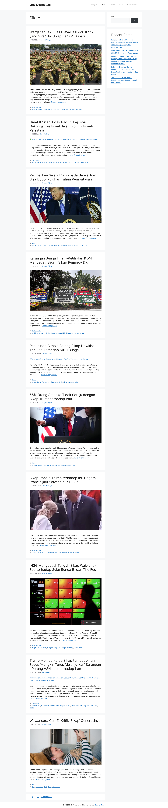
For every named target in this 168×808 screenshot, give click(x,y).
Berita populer (131, 5)
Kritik (54, 109)
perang (68, 706)
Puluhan (67, 245)
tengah (64, 648)
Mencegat (69, 333)
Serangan (79, 706)
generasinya (39, 787)
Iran (41, 245)
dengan (40, 465)
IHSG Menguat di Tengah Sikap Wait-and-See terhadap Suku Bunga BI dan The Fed (63, 567)
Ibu (38, 552)
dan (38, 648)
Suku (70, 382)
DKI (46, 333)
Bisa (33, 245)
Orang (49, 465)
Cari (112, 17)
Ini (51, 109)
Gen (33, 787)
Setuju (54, 465)
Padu (70, 162)
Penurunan (54, 382)
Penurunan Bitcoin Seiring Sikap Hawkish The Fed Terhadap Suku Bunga (62, 348)
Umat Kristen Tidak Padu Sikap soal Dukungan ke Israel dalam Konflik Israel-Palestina (61, 126)
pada (44, 245)
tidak (82, 162)
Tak (66, 109)
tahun (81, 245)
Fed (43, 382)
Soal (78, 162)
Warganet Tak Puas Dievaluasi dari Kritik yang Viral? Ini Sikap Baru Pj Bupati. (61, 34)
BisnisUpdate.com (40, 4)
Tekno (103, 5)
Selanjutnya (46, 797)
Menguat (50, 648)
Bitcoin (34, 382)
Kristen (65, 162)
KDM (64, 333)
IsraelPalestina (52, 162)
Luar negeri (93, 5)
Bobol (37, 245)
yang (80, 109)
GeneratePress (100, 805)
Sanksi (72, 245)
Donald (34, 552)
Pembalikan (51, 245)
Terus (95, 706)
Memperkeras (54, 706)
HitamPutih (51, 333)
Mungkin (62, 706)
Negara (49, 552)
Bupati (37, 109)
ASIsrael (34, 706)
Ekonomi (112, 5)
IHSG (44, 648)
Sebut (73, 706)
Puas (58, 109)
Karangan (59, 333)
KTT (44, 552)
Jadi (41, 552)
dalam (34, 162)
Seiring (61, 382)
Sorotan (64, 552)
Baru (33, 109)
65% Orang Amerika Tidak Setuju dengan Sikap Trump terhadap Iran (62, 397)
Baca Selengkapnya (58, 102)
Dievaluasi (47, 109)
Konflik (60, 162)
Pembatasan (59, 245)
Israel (45, 162)
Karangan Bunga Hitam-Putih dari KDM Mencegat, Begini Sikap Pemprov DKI (61, 260)
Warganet (75, 109)
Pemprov (77, 333)
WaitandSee (78, 648)
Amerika (34, 465)
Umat (86, 162)
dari (41, 109)
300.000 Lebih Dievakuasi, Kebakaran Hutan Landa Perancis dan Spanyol (124, 80)
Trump (86, 245)
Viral (70, 109)
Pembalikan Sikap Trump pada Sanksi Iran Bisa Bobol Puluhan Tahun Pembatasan (63, 177)
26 (38, 797)
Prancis (54, 552)
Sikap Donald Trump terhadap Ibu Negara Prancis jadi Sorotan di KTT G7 (63, 480)
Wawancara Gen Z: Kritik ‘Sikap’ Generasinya (65, 721)
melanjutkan (45, 706)
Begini (34, 333)
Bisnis (121, 5)
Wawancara (56, 787)
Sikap (63, 109)
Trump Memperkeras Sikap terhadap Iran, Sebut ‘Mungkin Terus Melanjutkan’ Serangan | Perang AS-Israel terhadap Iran (65, 664)
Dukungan (40, 162)
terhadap (75, 382)
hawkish (47, 382)
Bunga (38, 333)
